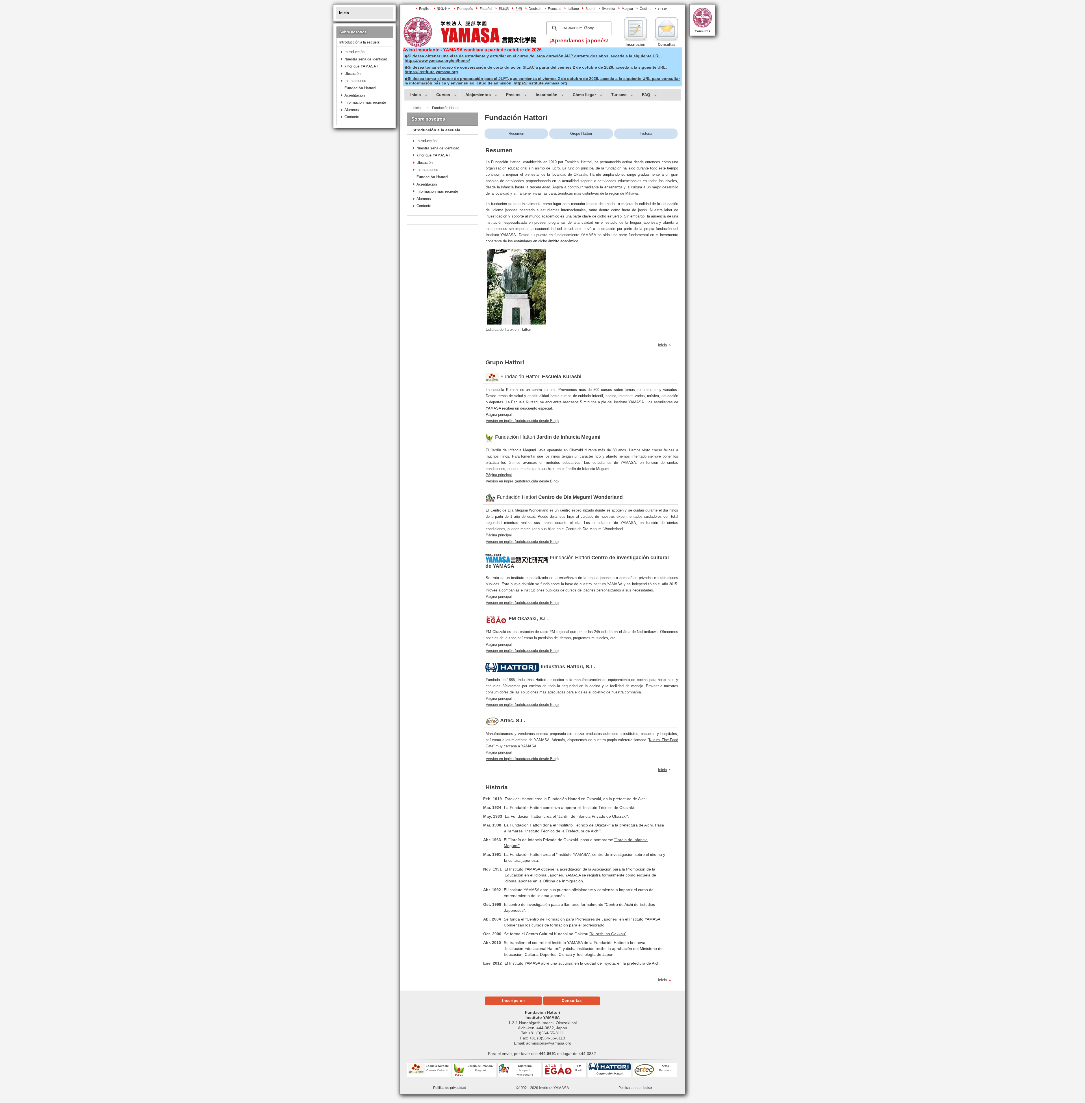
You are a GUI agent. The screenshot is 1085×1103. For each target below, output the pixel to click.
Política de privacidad (449, 1088)
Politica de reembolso (635, 1088)
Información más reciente (365, 102)
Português (465, 9)
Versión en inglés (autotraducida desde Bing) (522, 421)
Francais (554, 9)
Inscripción (513, 1000)
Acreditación (354, 95)
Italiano (573, 9)
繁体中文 (444, 9)
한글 (518, 9)
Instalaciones (355, 81)
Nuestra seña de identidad (365, 59)
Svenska (608, 9)
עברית (662, 9)
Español (485, 9)
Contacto (351, 117)
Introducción (354, 52)
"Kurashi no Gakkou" (607, 934)
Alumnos (351, 110)
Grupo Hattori (581, 133)
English (425, 9)
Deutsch (535, 9)
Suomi (590, 9)
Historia (646, 133)
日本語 (504, 9)
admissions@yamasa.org (548, 1043)
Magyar (627, 9)
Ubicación (352, 73)
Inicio (662, 345)
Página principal (499, 414)
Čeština (646, 9)
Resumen (516, 133)
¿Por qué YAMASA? (361, 66)
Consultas (702, 31)
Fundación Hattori (360, 88)
